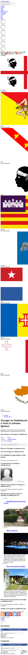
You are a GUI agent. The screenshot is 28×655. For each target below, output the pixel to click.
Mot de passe (4, 634)
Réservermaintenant (24, 651)
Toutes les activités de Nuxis (10, 444)
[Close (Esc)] (1, 621)
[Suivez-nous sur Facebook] (7, 615)
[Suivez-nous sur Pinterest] (19, 615)
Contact (2, 619)
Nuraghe (9, 441)
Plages (2, 10)
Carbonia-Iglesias (11, 439)
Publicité (3, 618)
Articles (2, 7)
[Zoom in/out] (6, 621)
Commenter (21, 481)
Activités (3, 14)
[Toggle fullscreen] (4, 621)
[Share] (2, 621)
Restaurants (3, 13)
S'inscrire (12, 653)
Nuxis (8, 437)
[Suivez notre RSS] (3, 615)
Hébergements (4, 11)
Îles (1, 17)
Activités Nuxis (7, 416)
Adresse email (4, 633)
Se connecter (10, 637)
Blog (2, 18)
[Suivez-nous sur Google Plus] (11, 615)
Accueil (2, 6)
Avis (2, 15)
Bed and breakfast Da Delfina (15, 566)
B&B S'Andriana (12, 530)
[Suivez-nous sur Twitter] (15, 615)
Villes (2, 8)
